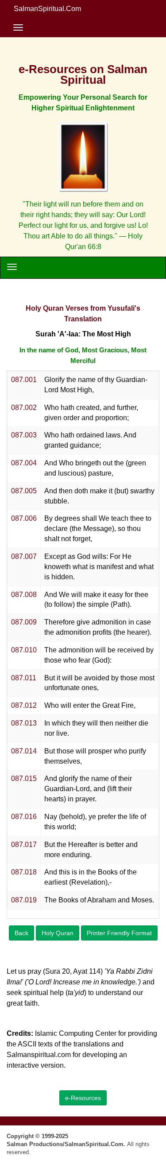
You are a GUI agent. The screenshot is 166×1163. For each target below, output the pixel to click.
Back (21, 933)
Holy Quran (57, 933)
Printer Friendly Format (119, 933)
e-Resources (83, 1097)
